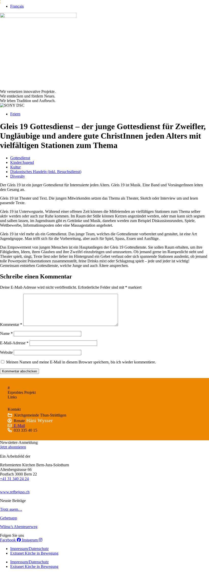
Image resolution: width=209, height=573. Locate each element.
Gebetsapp (8, 518)
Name (6, 333)
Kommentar (11, 324)
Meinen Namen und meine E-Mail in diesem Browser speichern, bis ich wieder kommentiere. (81, 362)
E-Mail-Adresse (14, 343)
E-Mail (18, 425)
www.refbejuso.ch (15, 492)
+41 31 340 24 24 (14, 479)
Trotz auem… (11, 509)
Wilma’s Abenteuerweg (18, 527)
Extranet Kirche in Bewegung (34, 553)
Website (6, 352)
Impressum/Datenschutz (29, 548)
